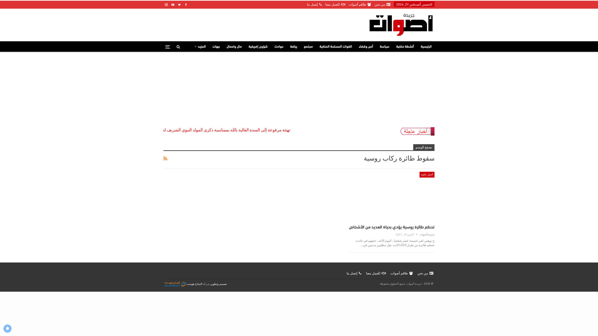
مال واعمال (234, 47)
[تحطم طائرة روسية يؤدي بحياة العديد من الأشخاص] (391, 197)
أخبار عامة (427, 174)
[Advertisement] (299, 87)
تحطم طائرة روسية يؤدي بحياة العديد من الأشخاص (391, 227)
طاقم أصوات (357, 4)
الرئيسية (426, 47)
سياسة (384, 47)
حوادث (278, 47)
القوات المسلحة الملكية (336, 47)
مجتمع (308, 47)
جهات (216, 47)
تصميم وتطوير (218, 284)
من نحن (379, 4)
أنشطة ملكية (405, 47)
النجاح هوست (194, 284)
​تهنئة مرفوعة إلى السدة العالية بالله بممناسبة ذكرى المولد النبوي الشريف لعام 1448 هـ (224, 129)
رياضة (293, 47)
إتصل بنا (312, 4)
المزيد (202, 47)
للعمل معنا (332, 4)
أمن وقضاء (366, 47)
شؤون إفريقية (258, 47)
